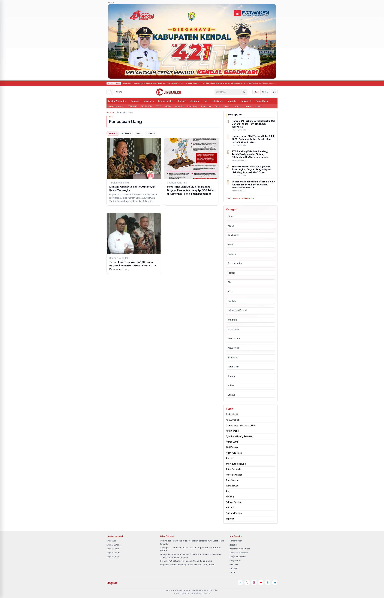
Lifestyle (217, 101)
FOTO (158, 106)
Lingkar (111, 583)
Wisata (227, 106)
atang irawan (232, 485)
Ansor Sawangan (234, 474)
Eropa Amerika (235, 263)
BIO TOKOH (146, 106)
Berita (230, 244)
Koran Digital (262, 101)
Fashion (231, 272)
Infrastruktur (233, 329)
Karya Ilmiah (233, 348)
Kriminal (231, 376)
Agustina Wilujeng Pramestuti (240, 436)
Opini (217, 106)
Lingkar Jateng (113, 545)
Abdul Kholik (232, 414)
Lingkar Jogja (112, 556)
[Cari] (244, 91)
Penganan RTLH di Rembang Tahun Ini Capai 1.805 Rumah (187, 564)
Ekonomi (181, 101)
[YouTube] (261, 582)
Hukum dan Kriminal (237, 310)
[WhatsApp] (268, 582)
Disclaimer (234, 564)
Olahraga (194, 101)
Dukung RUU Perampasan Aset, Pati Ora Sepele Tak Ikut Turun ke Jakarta (143, 83)
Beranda (135, 101)
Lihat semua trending (239, 198)
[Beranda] (168, 92)
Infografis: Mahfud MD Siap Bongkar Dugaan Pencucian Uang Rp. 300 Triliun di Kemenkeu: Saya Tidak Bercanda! (191, 190)
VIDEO (168, 106)
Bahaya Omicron (234, 502)
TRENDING (132, 106)
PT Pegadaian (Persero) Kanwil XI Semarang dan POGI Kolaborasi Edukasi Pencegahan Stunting (222, 83)
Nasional (148, 101)
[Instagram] (254, 582)
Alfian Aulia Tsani (234, 453)
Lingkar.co (111, 541)
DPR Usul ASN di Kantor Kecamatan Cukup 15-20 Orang (186, 561)
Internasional (164, 101)
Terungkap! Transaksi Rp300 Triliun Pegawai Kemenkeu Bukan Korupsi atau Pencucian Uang (133, 266)
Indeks (258, 106)
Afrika (230, 216)
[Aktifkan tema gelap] (274, 92)
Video (151, 133)
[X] (247, 582)
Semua (112, 133)
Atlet (228, 491)
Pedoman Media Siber (240, 548)
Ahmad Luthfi (232, 441)
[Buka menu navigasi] (109, 92)
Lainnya (248, 106)
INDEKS (119, 92)
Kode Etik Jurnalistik (239, 552)
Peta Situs (214, 590)
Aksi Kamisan (232, 447)
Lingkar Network (116, 101)
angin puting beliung (236, 463)
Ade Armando (232, 420)
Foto (139, 133)
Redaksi (233, 545)
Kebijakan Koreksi (238, 556)
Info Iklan (234, 568)
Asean (231, 226)
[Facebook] (240, 582)
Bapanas (230, 518)
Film (229, 282)
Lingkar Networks (116, 106)
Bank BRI (230, 507)
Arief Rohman (232, 480)
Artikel (126, 133)
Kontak (233, 572)
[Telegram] (275, 582)
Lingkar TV (246, 101)
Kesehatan (206, 106)
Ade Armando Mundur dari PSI (240, 425)
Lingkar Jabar (113, 552)
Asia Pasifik (233, 235)
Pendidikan (192, 106)
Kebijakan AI (235, 560)
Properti (237, 106)
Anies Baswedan (234, 469)
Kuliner (231, 385)
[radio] (256, 92)
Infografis (231, 101)
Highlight (232, 301)
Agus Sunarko (233, 430)
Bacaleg (230, 496)
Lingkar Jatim (112, 548)
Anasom (230, 458)
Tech (205, 101)
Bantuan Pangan (234, 513)
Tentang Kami (236, 541)
